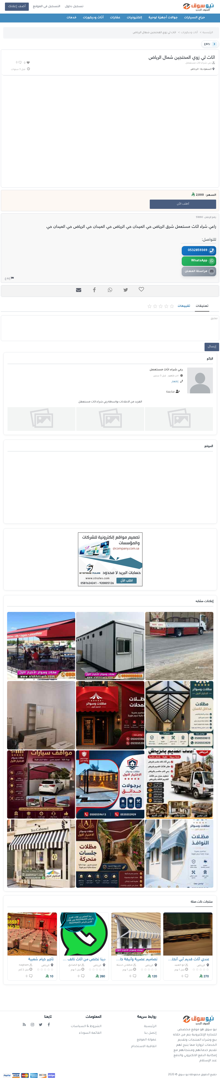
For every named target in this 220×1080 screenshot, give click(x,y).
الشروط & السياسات (86, 1026)
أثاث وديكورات (93, 18)
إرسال (212, 347)
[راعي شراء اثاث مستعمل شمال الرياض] (179, 419)
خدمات (71, 18)
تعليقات (202, 306)
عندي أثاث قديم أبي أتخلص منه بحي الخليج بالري (188, 959)
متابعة (171, 392)
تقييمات (184, 306)
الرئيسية (208, 32)
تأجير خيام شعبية (41, 959)
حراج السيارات (194, 18)
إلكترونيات (134, 18)
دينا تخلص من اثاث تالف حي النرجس (84, 959)
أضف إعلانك (17, 6)
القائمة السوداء (90, 1033)
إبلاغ (8, 278)
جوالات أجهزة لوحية (163, 18)
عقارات (115, 18)
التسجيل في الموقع (46, 6)
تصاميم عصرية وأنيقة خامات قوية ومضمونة (136, 959)
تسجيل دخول (74, 6)
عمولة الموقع (146, 1040)
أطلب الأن (183, 204)
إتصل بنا (150, 1033)
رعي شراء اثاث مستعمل (198, 63)
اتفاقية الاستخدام (143, 1046)
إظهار (175, 381)
